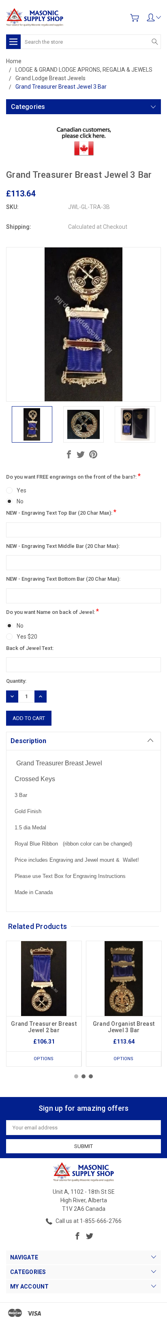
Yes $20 (27, 636)
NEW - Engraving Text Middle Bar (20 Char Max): (63, 546)
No (20, 501)
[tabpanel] (44, 1004)
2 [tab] (83, 1076)
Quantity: (16, 681)
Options (44, 1058)
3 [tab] (91, 1076)
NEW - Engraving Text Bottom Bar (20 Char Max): (63, 579)
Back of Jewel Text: (30, 648)
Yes (21, 490)
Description (28, 741)
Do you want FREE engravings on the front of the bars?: (73, 476)
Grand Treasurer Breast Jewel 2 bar (44, 1026)
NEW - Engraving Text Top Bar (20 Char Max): (61, 512)
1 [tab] (76, 1076)
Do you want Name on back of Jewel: (52, 611)
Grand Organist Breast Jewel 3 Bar (123, 1026)
